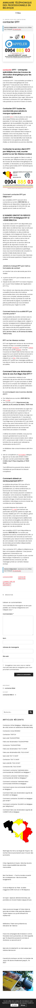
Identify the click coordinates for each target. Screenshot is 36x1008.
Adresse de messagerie (11, 647)
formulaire (22, 455)
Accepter (14, 1005)
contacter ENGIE (8, 577)
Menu (19, 13)
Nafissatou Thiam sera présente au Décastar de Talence (15, 925)
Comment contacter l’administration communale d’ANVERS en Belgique (15, 783)
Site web (6, 656)
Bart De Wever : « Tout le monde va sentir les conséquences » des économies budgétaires (17, 877)
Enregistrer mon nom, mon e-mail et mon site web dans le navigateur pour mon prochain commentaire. (17, 667)
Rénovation (9, 595)
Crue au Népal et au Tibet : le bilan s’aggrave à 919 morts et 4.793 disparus (16, 889)
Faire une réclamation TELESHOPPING (15, 742)
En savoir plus (17, 29)
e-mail (8, 400)
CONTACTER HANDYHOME (22, 577)
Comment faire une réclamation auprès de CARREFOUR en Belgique (17, 811)
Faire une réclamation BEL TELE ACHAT (16, 752)
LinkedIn (18, 350)
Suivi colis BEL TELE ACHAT (11, 763)
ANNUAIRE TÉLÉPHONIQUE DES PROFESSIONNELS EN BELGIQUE (17, 5)
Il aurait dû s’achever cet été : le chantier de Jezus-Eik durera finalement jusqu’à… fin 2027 (18, 960)
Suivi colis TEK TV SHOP (10, 756)
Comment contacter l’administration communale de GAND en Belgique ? (15, 777)
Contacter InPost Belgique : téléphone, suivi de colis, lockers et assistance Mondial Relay (18, 726)
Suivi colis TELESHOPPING (11, 738)
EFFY (11, 117)
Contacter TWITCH (9, 735)
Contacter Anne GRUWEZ (11, 731)
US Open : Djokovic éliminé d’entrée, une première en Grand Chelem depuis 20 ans (17, 899)
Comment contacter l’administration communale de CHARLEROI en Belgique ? (16, 771)
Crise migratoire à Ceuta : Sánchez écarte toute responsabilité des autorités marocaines (17, 865)
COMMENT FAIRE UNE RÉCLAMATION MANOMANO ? (9, 583)
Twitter (30, 348)
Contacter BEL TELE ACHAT (12, 767)
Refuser (23, 1005)
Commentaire (8, 614)
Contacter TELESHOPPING (12, 745)
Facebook (15, 348)
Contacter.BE (21, 19)
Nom (4, 638)
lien (14, 358)
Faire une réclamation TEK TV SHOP (15, 749)
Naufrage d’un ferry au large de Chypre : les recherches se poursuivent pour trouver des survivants (18, 853)
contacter (7, 70)
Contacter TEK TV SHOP (11, 760)
